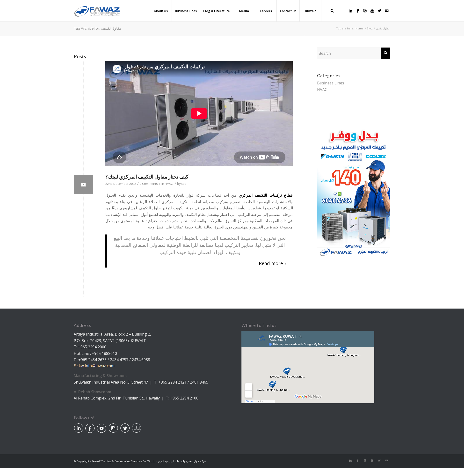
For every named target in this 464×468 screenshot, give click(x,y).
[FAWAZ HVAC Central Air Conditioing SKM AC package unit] (83, 184)
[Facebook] (357, 10)
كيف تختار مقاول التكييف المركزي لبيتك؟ (146, 176)
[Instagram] (365, 10)
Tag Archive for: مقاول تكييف (98, 28)
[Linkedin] (350, 10)
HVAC (169, 183)
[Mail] (386, 10)
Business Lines (330, 83)
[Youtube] (372, 10)
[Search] (332, 10)
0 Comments (149, 183)
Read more (271, 263)
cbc (183, 183)
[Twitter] (379, 10)
